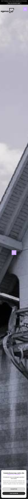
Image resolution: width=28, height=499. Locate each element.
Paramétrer (13, 489)
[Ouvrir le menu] (25, 9)
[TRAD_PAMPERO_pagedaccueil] (7, 13)
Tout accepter (14, 493)
